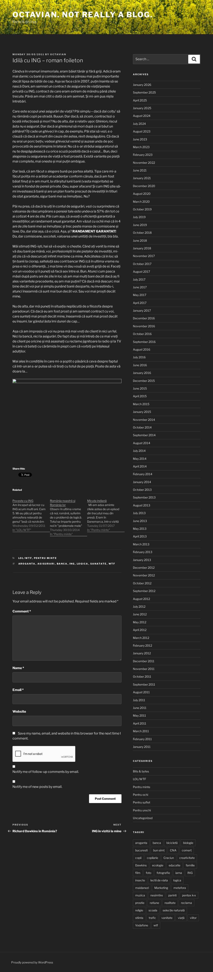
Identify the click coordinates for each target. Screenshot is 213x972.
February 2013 (142, 552)
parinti (172, 895)
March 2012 (141, 638)
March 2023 (141, 147)
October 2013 (142, 489)
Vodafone (141, 925)
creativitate (187, 858)
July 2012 (139, 606)
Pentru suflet (141, 802)
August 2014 (141, 443)
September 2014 (144, 435)
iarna (178, 873)
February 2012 (142, 645)
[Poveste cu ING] (31, 513)
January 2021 (142, 178)
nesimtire (156, 895)
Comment (21, 611)
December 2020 (144, 186)
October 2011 (142, 676)
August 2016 (141, 349)
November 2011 (144, 669)
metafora (179, 888)
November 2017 (144, 256)
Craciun (168, 858)
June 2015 (140, 388)
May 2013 (139, 528)
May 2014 (139, 458)
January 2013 (142, 560)
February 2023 (142, 154)
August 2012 (141, 599)
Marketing (161, 888)
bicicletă (172, 843)
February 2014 (142, 474)
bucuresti (141, 850)
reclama (186, 903)
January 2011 (142, 746)
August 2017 (141, 271)
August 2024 (141, 115)
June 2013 (140, 521)
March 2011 (141, 731)
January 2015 (142, 412)
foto (148, 873)
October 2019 (142, 209)
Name (18, 668)
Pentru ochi (140, 794)
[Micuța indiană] (106, 513)
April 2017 (139, 303)
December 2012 (144, 567)
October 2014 (142, 427)
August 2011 (141, 692)
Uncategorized (142, 818)
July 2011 (139, 700)
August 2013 (141, 505)
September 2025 (144, 92)
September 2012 (144, 591)
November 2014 (144, 419)
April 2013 (140, 536)
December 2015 (144, 380)
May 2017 (139, 295)
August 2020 (142, 193)
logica (82, 563)
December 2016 (144, 318)
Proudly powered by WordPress (32, 962)
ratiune (154, 903)
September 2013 (144, 497)
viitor (193, 918)
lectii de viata (159, 880)
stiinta (139, 918)
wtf (112, 563)
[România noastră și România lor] (68, 515)
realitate (170, 903)
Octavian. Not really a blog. (82, 14)
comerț (187, 850)
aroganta (27, 563)
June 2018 (140, 240)
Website (19, 711)
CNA (173, 850)
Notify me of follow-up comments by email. (45, 772)
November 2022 (144, 162)
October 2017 (142, 264)
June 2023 (140, 139)
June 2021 (140, 170)
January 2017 (142, 310)
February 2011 (142, 739)
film (137, 873)
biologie (188, 843)
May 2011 (139, 715)
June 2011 (139, 708)
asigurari (46, 563)
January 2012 (142, 653)
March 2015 (141, 404)
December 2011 (143, 661)
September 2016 (144, 342)
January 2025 (142, 108)
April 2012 (139, 630)
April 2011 (139, 723)
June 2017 (140, 287)
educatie (174, 865)
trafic (152, 918)
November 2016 (144, 326)
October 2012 (142, 583)
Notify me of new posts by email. (37, 787)
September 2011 (144, 684)
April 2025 (140, 100)
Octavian (58, 54)
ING (72, 563)
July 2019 (139, 217)
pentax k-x (189, 895)
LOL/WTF (25, 558)
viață (181, 918)
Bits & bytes (141, 771)
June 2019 (140, 225)
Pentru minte (45, 558)
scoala (153, 910)
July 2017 (139, 279)
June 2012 (140, 614)
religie (139, 910)
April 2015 (140, 396)
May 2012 (139, 622)
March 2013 (141, 544)
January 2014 (142, 482)
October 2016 (142, 334)
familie (190, 865)
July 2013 (139, 513)
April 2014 (140, 466)
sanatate (98, 563)
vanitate (166, 918)
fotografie (163, 873)
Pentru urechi (142, 810)
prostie (139, 903)
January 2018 (142, 248)
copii (138, 858)
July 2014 (139, 450)
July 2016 (139, 357)
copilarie (152, 858)
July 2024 (139, 123)
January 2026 (142, 84)
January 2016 (142, 373)
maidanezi (142, 888)
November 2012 (144, 575)
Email (18, 690)
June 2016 (140, 365)
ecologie (157, 865)
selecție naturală (174, 910)
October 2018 (142, 232)
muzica (140, 895)
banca (62, 563)
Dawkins (141, 865)
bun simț (159, 850)
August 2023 (141, 131)
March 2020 (141, 201)
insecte (140, 880)
